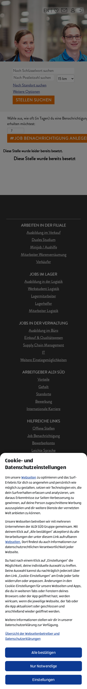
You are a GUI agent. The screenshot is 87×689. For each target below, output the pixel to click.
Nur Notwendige (43, 666)
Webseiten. (13, 541)
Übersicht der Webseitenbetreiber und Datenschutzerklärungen (32, 636)
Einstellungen (43, 679)
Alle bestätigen (43, 652)
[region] (43, 571)
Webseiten (28, 477)
